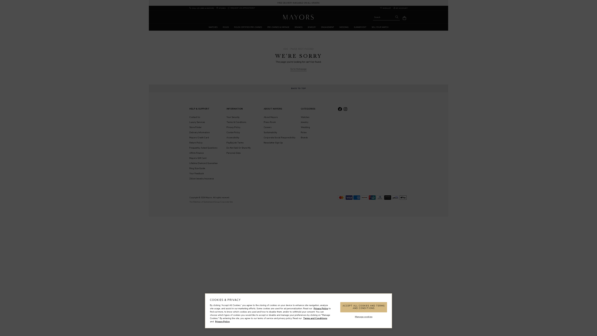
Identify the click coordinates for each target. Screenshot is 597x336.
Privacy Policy (321, 308)
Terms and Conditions (315, 318)
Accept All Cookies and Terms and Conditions (364, 307)
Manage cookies (363, 316)
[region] (298, 310)
